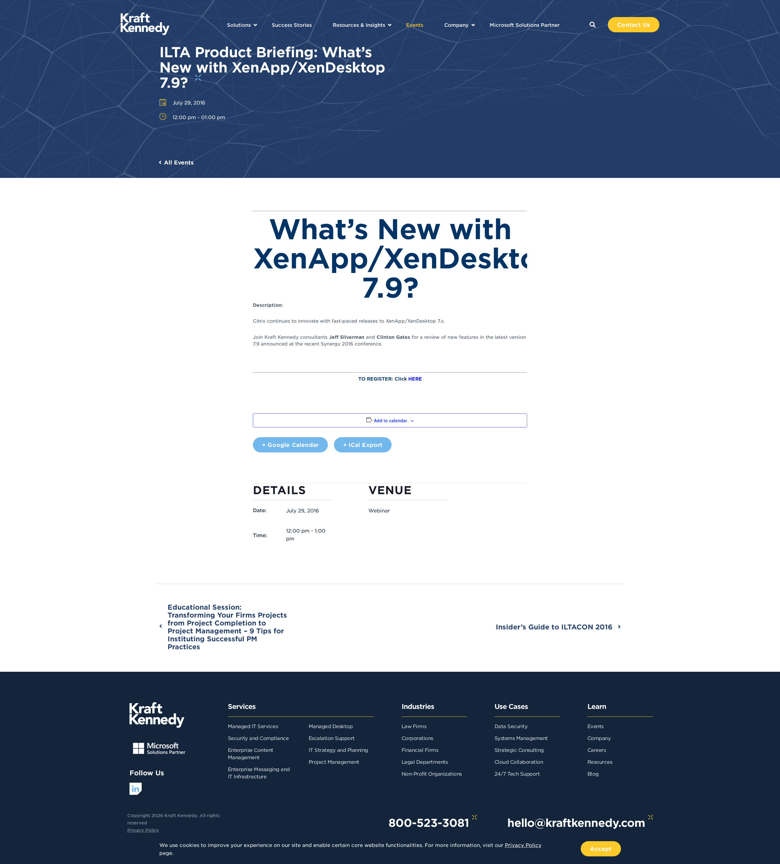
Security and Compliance (258, 738)
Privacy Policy (143, 830)
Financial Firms (420, 750)
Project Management (334, 762)
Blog (593, 773)
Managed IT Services (253, 726)
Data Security (511, 726)
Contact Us (633, 24)
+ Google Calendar (290, 444)
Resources (599, 762)
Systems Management (521, 738)
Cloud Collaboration (519, 762)
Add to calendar (390, 420)
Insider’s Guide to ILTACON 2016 (554, 627)
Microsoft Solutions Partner (525, 25)
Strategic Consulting (519, 750)
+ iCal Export (362, 444)
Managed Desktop (331, 726)
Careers (596, 750)
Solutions (239, 25)
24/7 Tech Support (517, 773)
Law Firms (414, 726)
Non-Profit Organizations (432, 773)
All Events (179, 162)
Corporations (417, 738)
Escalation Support (332, 738)
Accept (601, 848)
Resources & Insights (359, 25)
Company (456, 25)
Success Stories (292, 25)
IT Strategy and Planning (338, 750)
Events (414, 25)
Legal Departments (425, 762)
